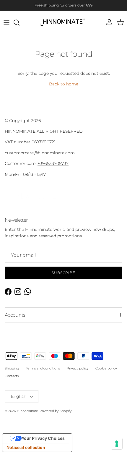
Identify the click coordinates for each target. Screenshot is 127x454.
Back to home (63, 88)
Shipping (12, 373)
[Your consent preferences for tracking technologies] (116, 443)
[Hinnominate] (63, 26)
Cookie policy (106, 373)
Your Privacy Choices (43, 442)
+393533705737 (53, 168)
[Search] (19, 26)
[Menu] (6, 26)
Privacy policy (78, 373)
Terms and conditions (43, 373)
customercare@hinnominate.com (40, 157)
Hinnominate (27, 415)
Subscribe (63, 277)
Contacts (12, 380)
